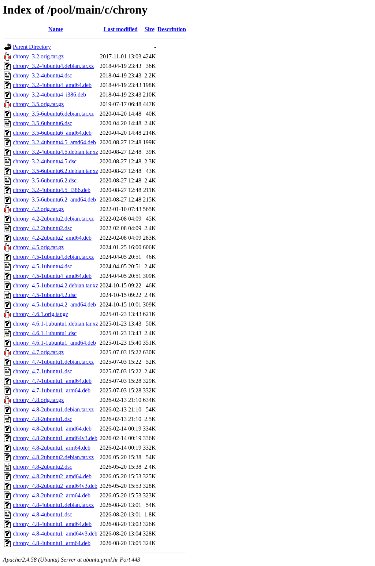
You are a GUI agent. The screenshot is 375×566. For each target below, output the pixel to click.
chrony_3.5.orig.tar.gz (38, 104)
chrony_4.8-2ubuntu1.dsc (42, 419)
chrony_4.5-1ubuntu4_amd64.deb (52, 276)
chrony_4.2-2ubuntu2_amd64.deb (52, 238)
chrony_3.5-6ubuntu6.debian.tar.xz (53, 113)
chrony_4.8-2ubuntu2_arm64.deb (51, 495)
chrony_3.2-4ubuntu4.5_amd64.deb (54, 142)
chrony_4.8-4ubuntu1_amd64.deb (52, 524)
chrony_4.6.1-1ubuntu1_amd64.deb (54, 343)
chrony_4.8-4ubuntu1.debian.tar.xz (53, 505)
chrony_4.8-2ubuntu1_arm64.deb (51, 448)
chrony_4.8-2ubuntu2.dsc (42, 467)
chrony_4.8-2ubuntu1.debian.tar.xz (53, 409)
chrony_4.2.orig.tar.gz (38, 209)
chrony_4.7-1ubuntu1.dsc (42, 371)
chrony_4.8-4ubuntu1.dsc (42, 514)
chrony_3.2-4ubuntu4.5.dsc (45, 161)
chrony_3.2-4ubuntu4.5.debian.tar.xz (55, 152)
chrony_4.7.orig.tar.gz (38, 352)
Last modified (121, 29)
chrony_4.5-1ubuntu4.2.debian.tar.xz (55, 285)
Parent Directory (32, 47)
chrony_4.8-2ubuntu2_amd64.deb (52, 476)
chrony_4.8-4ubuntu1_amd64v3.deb (55, 533)
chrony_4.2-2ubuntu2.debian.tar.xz (53, 218)
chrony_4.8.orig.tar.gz (38, 400)
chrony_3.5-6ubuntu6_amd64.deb (52, 133)
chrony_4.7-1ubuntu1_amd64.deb (52, 381)
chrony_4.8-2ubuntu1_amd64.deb (52, 428)
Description (171, 29)
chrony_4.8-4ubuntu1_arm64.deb (51, 543)
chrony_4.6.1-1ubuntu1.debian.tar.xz (55, 323)
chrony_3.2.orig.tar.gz (38, 56)
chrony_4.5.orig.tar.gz (38, 247)
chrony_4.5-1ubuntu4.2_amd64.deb (54, 304)
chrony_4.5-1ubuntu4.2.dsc (45, 295)
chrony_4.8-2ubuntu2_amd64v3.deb (55, 486)
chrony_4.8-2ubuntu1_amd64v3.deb (55, 438)
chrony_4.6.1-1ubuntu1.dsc (45, 333)
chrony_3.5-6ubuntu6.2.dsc (45, 180)
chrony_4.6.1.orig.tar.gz (40, 314)
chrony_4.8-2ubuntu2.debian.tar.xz (53, 457)
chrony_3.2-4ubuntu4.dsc (42, 75)
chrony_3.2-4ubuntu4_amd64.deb (52, 85)
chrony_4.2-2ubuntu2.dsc (42, 228)
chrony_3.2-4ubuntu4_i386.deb (49, 94)
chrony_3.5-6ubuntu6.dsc (42, 123)
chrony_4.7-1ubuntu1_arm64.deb (51, 390)
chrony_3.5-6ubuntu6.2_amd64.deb (54, 199)
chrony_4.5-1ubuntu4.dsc (42, 266)
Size (150, 29)
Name (55, 29)
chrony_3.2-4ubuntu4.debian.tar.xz (53, 66)
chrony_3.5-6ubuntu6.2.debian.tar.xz (55, 171)
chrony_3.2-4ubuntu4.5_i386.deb (51, 190)
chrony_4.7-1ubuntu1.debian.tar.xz (53, 362)
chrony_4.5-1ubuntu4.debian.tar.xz (53, 257)
